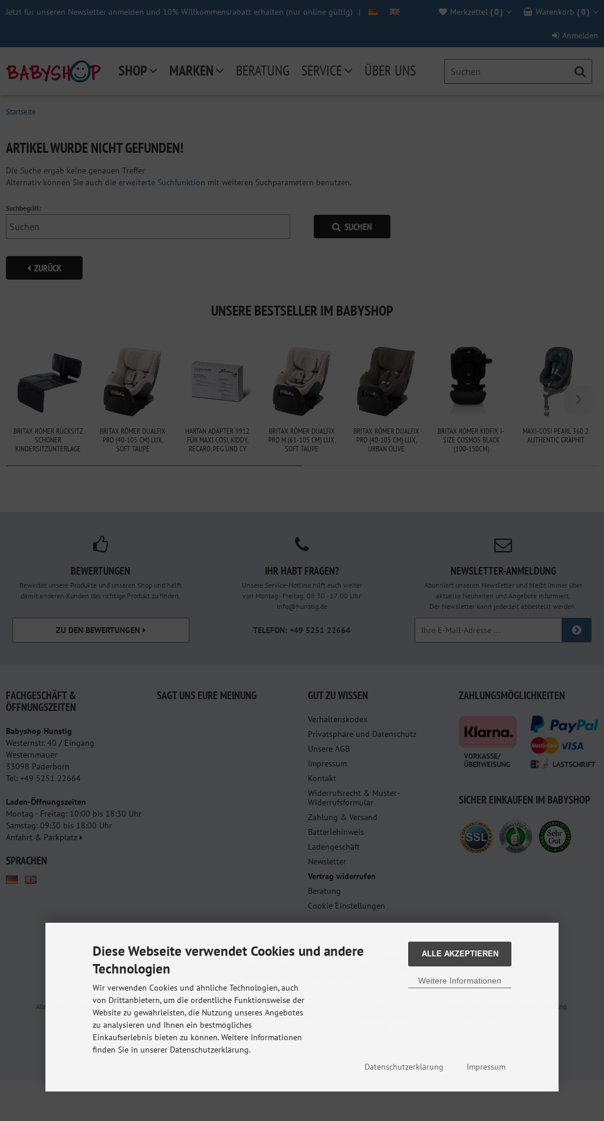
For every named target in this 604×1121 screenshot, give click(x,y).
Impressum (486, 1066)
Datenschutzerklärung (404, 1066)
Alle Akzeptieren (460, 953)
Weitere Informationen (459, 980)
